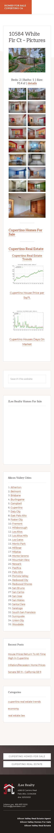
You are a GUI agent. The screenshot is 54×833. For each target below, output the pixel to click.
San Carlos (18, 592)
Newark (16, 564)
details (32, 83)
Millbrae (16, 547)
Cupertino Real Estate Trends (27, 257)
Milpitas (16, 551)
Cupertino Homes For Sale (25, 232)
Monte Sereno (20, 556)
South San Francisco (24, 612)
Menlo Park (19, 543)
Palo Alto (17, 572)
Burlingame (17, 499)
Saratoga (17, 608)
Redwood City (20, 580)
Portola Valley (20, 576)
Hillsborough (19, 527)
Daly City (16, 511)
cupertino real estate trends (24, 701)
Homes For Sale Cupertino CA (15, 7)
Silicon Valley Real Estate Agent (34, 818)
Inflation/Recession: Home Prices (26, 665)
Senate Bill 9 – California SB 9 (24, 672)
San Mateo (18, 600)
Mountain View (21, 560)
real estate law (16, 715)
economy (13, 708)
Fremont (17, 523)
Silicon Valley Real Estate (37, 825)
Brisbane (16, 495)
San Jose (17, 596)
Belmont (16, 491)
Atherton (16, 487)
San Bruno (18, 588)
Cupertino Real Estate (26, 249)
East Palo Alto (19, 515)
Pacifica (16, 568)
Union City (18, 620)
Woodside (18, 624)
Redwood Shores (22, 584)
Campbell (16, 503)
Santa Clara (18, 604)
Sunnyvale (18, 616)
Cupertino (16, 507)
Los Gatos (17, 539)
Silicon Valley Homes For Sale (35, 822)
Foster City (17, 519)
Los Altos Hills (20, 535)
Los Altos (17, 531)
